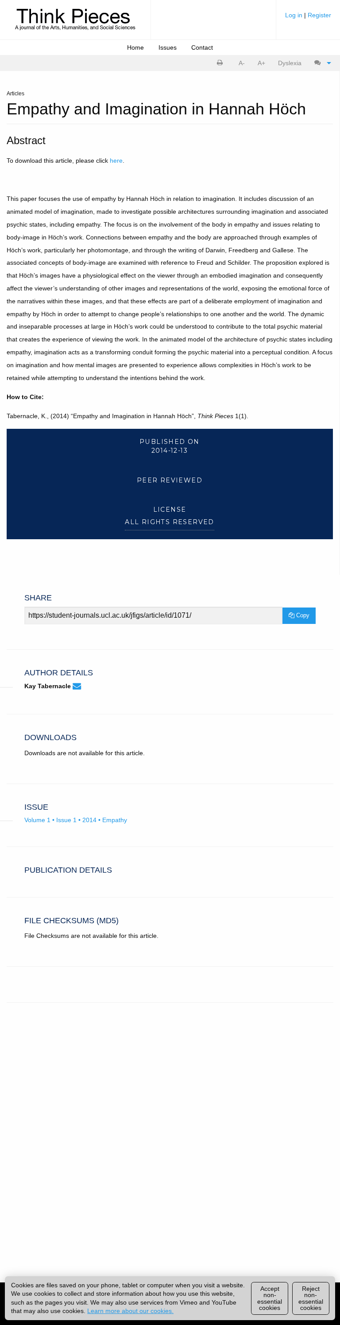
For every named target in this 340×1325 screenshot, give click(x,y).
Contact (202, 47)
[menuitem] (308, 18)
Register (319, 15)
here (116, 160)
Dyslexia (289, 63)
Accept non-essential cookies (269, 1298)
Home (135, 47)
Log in (294, 15)
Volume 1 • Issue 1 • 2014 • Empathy (75, 819)
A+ (261, 63)
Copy (301, 615)
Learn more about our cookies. (130, 1310)
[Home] (75, 23)
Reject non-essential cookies (310, 1298)
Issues (167, 47)
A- (242, 63)
